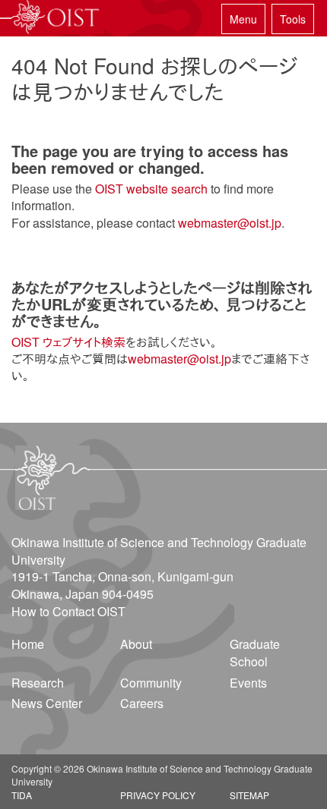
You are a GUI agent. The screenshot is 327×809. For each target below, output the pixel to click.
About (136, 644)
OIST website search (151, 188)
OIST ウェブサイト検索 (68, 342)
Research (37, 682)
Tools (293, 19)
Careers (142, 703)
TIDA (21, 795)
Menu (243, 19)
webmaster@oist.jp (229, 222)
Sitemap (249, 795)
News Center (46, 703)
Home (27, 644)
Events (248, 682)
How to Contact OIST (68, 611)
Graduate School (255, 652)
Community (151, 682)
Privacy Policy (157, 795)
